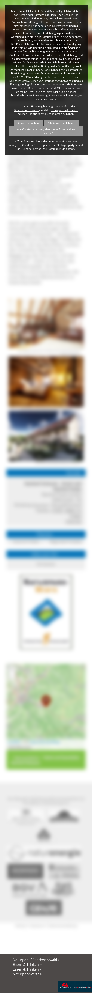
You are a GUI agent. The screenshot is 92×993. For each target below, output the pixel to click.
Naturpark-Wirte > (27, 974)
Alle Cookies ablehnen (61, 123)
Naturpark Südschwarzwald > (36, 959)
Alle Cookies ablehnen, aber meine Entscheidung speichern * (46, 131)
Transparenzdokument (64, 110)
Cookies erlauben (28, 123)
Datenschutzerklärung (27, 110)
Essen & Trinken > (27, 964)
